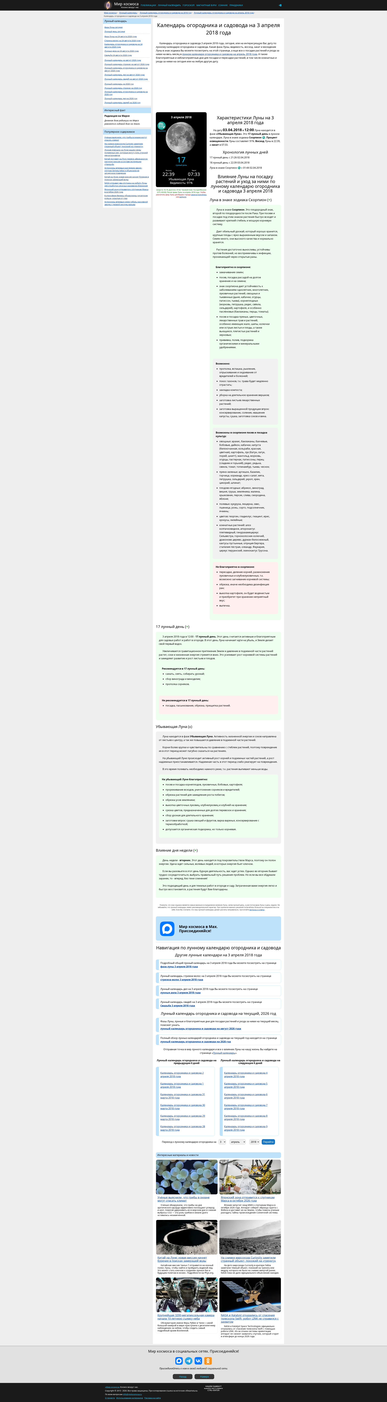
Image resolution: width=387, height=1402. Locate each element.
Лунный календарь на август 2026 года (122, 60)
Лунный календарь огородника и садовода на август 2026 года (126, 69)
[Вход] (280, 5)
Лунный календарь (169, 5)
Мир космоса (110, 12)
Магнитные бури (206, 5)
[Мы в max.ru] (196, 936)
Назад (182, 1376)
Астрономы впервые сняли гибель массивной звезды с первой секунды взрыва (126, 203)
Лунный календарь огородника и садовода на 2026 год (126, 93)
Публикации (148, 5)
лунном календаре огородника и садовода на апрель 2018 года (219, 54)
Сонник (223, 5)
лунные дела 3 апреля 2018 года (180, 992)
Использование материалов (129, 1398)
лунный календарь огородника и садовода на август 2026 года (200, 1028)
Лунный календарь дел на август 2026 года (124, 75)
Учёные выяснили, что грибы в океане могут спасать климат (125, 138)
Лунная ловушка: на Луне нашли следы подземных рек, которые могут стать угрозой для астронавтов (126, 153)
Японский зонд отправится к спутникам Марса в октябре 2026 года (126, 190)
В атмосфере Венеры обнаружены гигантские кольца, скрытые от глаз (126, 197)
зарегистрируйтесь (199, 194)
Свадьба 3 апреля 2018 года (177, 1005)
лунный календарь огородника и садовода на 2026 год (195, 1041)
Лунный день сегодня (114, 31)
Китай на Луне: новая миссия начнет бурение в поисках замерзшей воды (126, 178)
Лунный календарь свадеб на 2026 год (122, 102)
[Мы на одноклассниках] (208, 1361)
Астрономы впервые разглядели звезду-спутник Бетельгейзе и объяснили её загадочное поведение (123, 171)
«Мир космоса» (112, 1387)
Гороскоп (189, 5)
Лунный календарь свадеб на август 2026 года (126, 79)
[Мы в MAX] (179, 1361)
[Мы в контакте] (198, 1361)
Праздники (236, 5)
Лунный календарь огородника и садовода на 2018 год (165, 12)
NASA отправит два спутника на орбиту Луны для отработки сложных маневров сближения (126, 184)
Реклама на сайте (152, 1398)
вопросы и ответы (257, 910)
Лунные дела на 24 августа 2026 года (121, 51)
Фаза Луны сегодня (113, 27)
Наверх (204, 1376)
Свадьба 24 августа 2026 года (118, 55)
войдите (182, 197)
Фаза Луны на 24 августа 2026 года (120, 36)
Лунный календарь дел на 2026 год (120, 98)
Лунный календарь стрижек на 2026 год (123, 88)
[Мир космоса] (108, 5)
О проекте (110, 1398)
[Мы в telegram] (189, 1361)
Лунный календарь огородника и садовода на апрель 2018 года (224, 12)
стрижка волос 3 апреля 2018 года (181, 979)
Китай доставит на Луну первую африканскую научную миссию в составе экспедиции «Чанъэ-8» (126, 162)
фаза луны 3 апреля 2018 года (179, 966)
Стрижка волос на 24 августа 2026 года (122, 40)
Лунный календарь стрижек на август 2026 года (126, 64)
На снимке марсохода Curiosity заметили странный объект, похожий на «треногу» (123, 145)
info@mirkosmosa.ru (132, 1394)
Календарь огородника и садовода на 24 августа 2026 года (123, 45)
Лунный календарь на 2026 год (118, 84)
